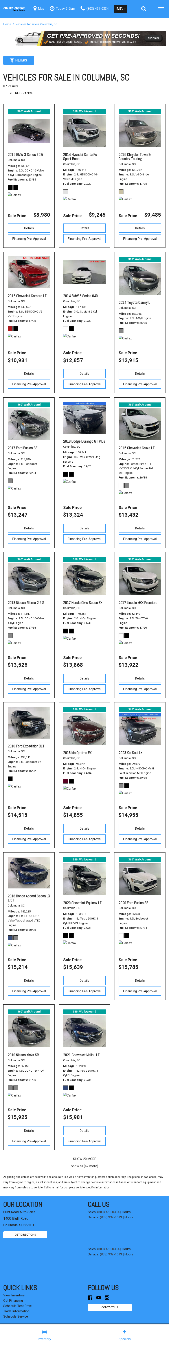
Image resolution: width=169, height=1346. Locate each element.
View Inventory (14, 1295)
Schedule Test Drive (17, 1306)
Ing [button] (119, 8)
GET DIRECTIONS (25, 1234)
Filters (21, 60)
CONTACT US (109, 1307)
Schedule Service (15, 1316)
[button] (143, 8)
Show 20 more (84, 1159)
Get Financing (13, 1301)
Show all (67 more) (84, 1166)
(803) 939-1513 (111, 1217)
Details (29, 228)
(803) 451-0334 (108, 1212)
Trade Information (16, 1311)
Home (7, 24)
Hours (126, 1212)
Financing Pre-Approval (29, 239)
